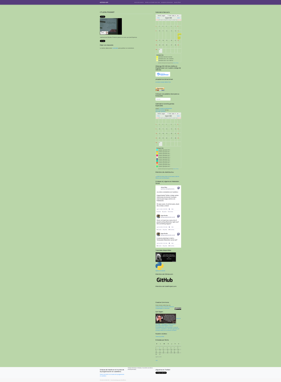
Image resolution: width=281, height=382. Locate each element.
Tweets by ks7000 (160, 336)
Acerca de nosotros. (139, 2)
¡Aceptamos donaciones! (167, 2)
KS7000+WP (104, 2)
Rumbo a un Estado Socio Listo (152, 2)
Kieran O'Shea (175, 62)
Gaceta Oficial (177, 2)
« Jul (156, 360)
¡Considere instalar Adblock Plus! (163, 82)
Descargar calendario (161, 111)
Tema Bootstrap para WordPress (118, 380)
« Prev (158, 18)
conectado (115, 48)
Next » (178, 18)
